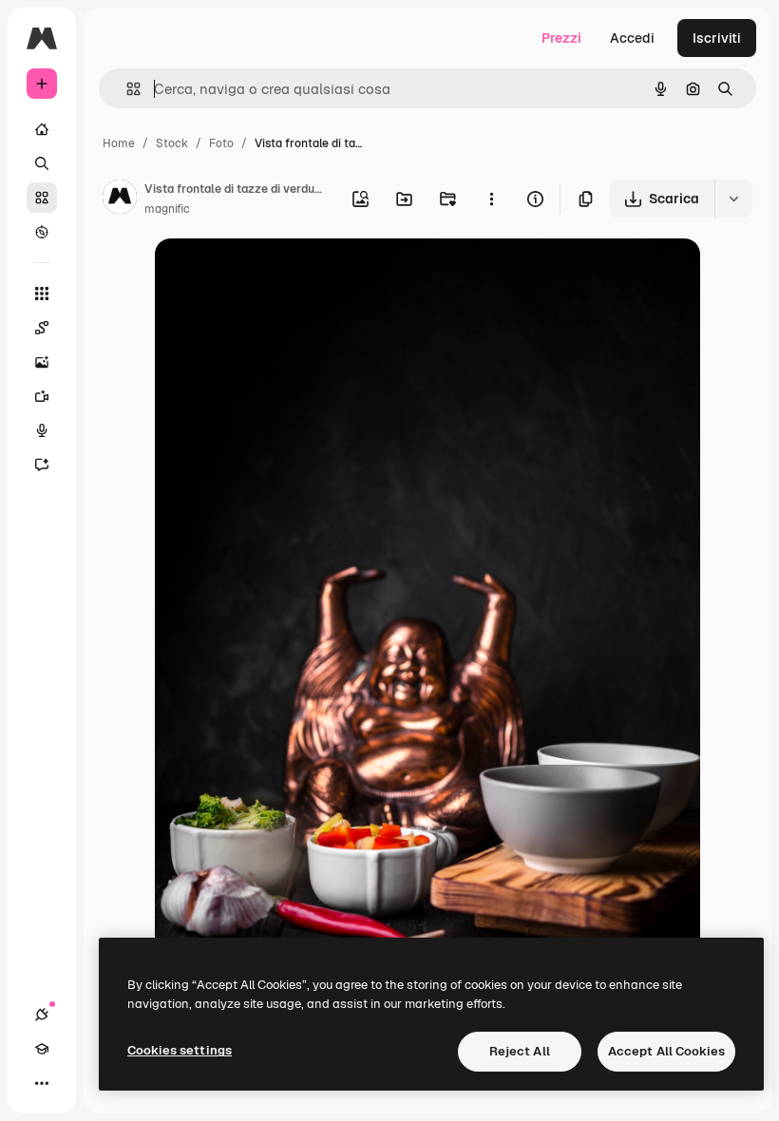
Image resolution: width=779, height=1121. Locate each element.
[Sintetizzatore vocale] (42, 430)
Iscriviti (717, 38)
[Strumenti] (42, 293)
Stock (172, 143)
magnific (167, 209)
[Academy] (42, 1049)
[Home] (42, 129)
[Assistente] (42, 464)
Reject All (519, 1051)
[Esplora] (42, 232)
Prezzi (561, 38)
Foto (221, 143)
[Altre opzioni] (491, 199)
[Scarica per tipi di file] (733, 199)
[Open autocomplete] (126, 89)
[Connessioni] (42, 1014)
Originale (280, 275)
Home (119, 143)
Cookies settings (179, 1050)
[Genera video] (42, 396)
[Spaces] (42, 328)
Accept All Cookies (666, 1051)
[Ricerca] (42, 163)
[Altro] (42, 1083)
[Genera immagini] (42, 362)
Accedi (632, 38)
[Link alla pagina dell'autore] (120, 199)
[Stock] (42, 197)
